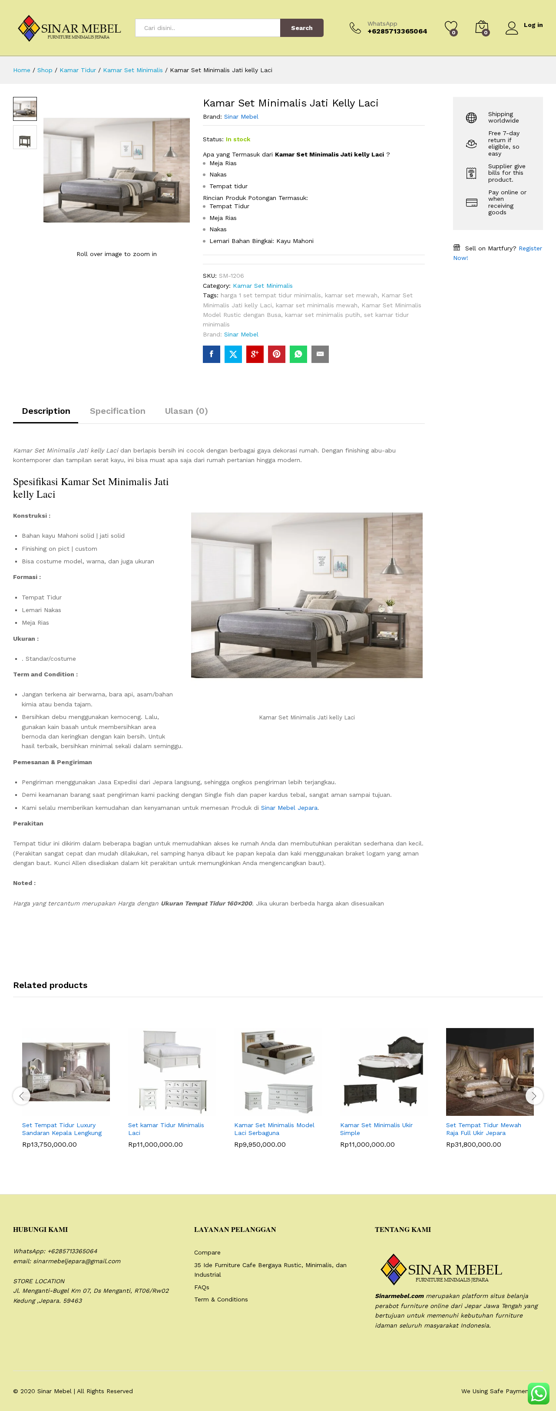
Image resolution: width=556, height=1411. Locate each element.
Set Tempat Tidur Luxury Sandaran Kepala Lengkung (62, 1128)
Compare (207, 1252)
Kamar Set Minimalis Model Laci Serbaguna (274, 1128)
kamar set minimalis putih (322, 314)
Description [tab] (46, 410)
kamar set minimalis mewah (316, 305)
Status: (213, 139)
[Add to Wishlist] (84, 1110)
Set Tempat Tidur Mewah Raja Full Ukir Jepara (483, 1128)
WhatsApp (382, 23)
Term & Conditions (221, 1299)
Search (302, 27)
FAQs (201, 1287)
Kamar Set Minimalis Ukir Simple (376, 1128)
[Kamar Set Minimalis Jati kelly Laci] (211, 354)
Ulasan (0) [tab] (186, 410)
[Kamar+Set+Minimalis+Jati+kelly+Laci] (233, 354)
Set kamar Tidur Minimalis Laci (166, 1128)
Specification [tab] (118, 410)
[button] (44, 1110)
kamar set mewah (351, 295)
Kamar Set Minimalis (263, 285)
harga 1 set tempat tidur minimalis (271, 295)
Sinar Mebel (241, 116)
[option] (66, 1094)
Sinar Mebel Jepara (289, 807)
